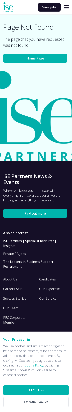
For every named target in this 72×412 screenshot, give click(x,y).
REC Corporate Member (14, 320)
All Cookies (36, 390)
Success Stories (14, 298)
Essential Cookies (36, 402)
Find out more (35, 213)
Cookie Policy (33, 365)
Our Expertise (49, 289)
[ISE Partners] (8, 7)
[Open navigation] (66, 7)
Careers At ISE (13, 289)
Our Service (47, 298)
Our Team (10, 308)
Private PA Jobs (14, 254)
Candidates (47, 279)
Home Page (35, 58)
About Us (10, 279)
